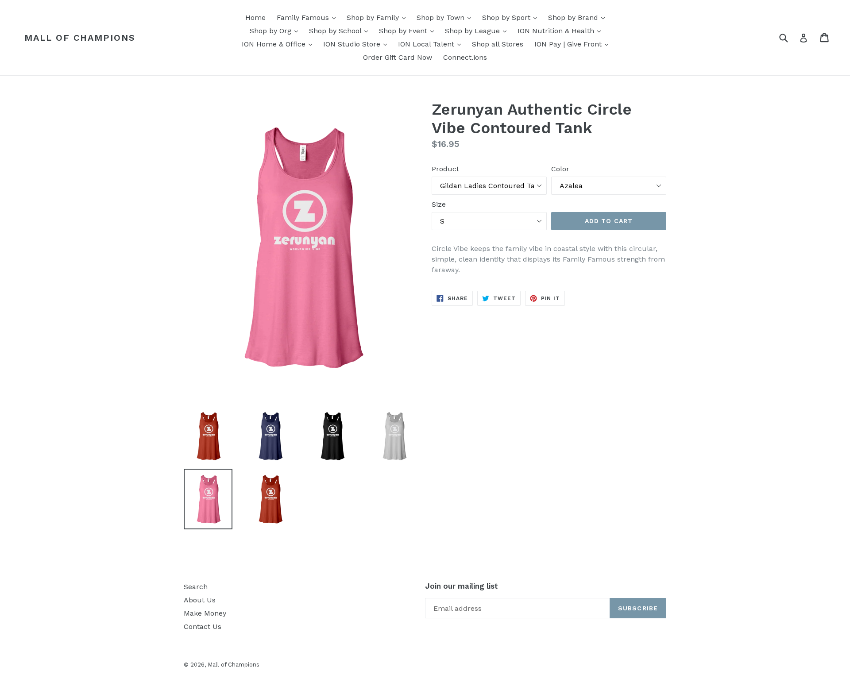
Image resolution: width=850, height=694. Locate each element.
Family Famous (308, 17)
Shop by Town (446, 17)
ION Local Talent (431, 43)
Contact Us (202, 626)
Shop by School (340, 30)
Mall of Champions (79, 37)
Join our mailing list (461, 586)
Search (196, 586)
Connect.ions (465, 57)
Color (560, 169)
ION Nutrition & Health (561, 30)
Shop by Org (276, 30)
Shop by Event (408, 30)
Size (439, 204)
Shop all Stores (497, 44)
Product (445, 169)
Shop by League (478, 30)
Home (255, 17)
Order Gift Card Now (397, 57)
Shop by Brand (578, 17)
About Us (200, 600)
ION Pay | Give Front (573, 43)
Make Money (205, 613)
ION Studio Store (357, 43)
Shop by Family (378, 17)
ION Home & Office (279, 43)
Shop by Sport (511, 17)
